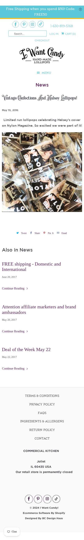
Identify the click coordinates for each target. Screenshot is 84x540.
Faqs (42, 413)
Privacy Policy (42, 404)
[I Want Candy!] (42, 56)
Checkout (42, 40)
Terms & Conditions (42, 396)
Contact (42, 438)
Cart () (70, 33)
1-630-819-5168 (61, 26)
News (42, 84)
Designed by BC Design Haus (44, 518)
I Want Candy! (49, 507)
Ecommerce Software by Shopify (44, 513)
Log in (54, 33)
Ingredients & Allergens (42, 421)
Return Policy (42, 430)
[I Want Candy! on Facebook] (15, 24)
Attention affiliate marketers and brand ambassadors (39, 309)
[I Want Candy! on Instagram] (32, 24)
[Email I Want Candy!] (41, 24)
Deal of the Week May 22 (26, 349)
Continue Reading (13, 288)
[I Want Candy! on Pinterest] (24, 24)
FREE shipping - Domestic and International (31, 266)
